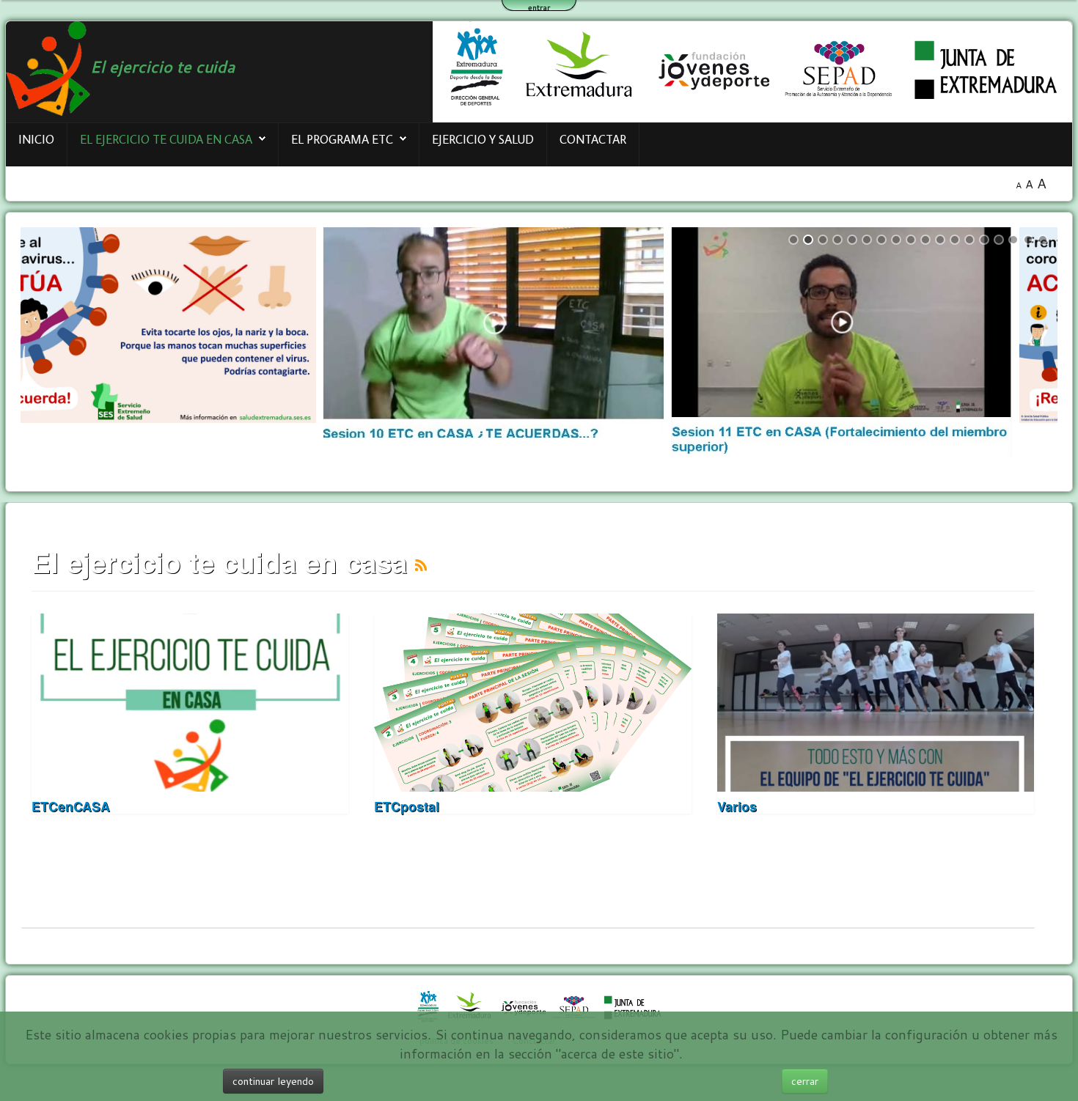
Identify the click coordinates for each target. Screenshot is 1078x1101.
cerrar (804, 1081)
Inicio (36, 139)
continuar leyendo (273, 1081)
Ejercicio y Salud (483, 139)
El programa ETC (342, 139)
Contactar (593, 139)
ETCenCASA (71, 806)
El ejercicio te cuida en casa (166, 139)
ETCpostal (406, 806)
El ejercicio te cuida (162, 66)
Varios (737, 806)
